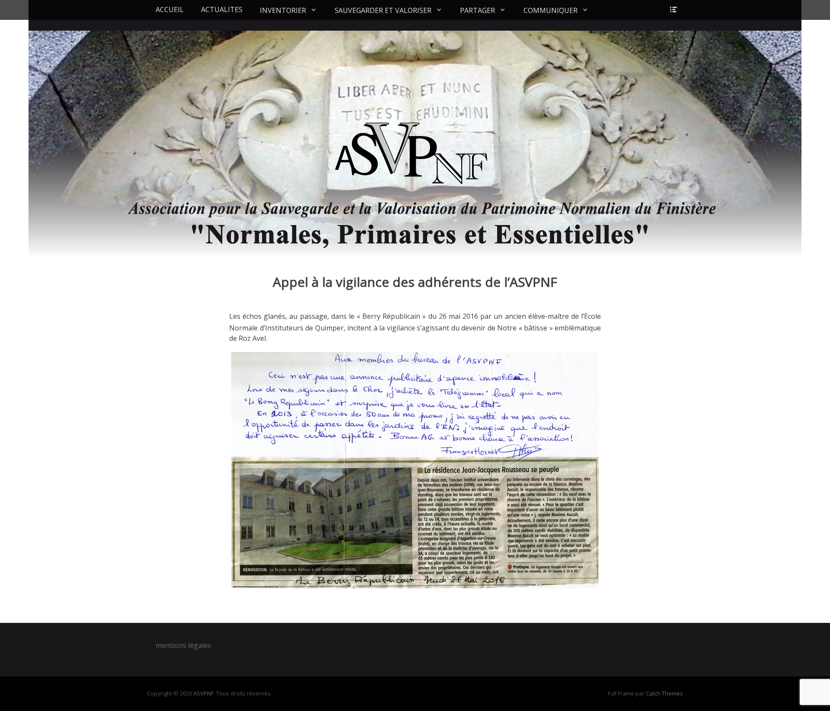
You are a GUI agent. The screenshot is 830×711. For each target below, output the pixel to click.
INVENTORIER (283, 10)
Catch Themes (664, 693)
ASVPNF (203, 693)
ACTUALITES (222, 9)
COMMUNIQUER (551, 10)
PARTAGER (477, 10)
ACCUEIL (170, 9)
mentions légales (183, 645)
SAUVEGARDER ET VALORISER (383, 10)
